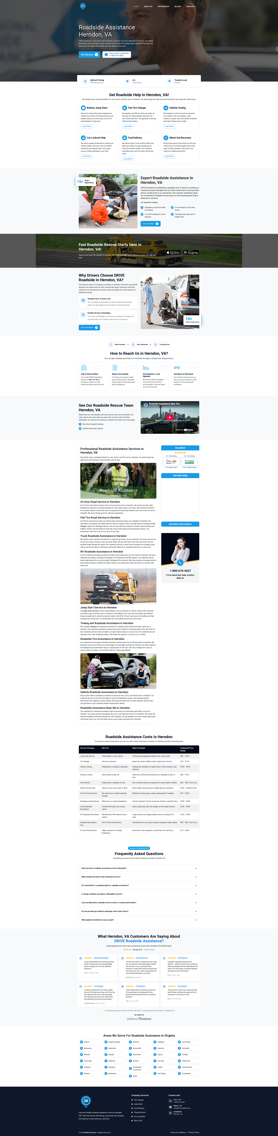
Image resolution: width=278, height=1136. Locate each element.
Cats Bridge (161, 1073)
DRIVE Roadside (90, 1132)
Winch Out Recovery (180, 137)
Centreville (185, 1048)
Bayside (111, 1054)
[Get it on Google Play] (191, 252)
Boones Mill (137, 1048)
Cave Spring (186, 1042)
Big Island (112, 1067)
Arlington (87, 1067)
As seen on (139, 1015)
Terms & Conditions (178, 1132)
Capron (160, 1054)
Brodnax (136, 1061)
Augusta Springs (114, 1042)
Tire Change (139, 1100)
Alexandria (88, 1048)
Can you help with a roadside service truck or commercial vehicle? (109, 903)
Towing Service (140, 1112)
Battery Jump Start (97, 107)
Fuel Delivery (135, 137)
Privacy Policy (193, 1132)
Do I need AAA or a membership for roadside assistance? (105, 885)
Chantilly (185, 1054)
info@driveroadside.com (182, 1108)
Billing (178, 7)
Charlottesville (187, 1067)
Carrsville (161, 1061)
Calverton (161, 1048)
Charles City (186, 1061)
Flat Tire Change (137, 107)
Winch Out (138, 1121)
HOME (136, 7)
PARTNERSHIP (163, 7)
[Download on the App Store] (173, 252)
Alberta (86, 1042)
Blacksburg (112, 1073)
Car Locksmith (139, 1116)
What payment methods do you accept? (98, 920)
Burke (135, 1076)
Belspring (112, 1061)
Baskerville (112, 1048)
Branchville (137, 1054)
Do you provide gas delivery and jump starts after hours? (105, 911)
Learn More (86, 126)
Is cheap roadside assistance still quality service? (102, 894)
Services (190, 7)
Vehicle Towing (177, 107)
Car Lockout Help (96, 137)
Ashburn (87, 1073)
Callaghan (161, 1042)
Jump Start (138, 1104)
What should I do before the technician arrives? (101, 877)
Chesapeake (186, 1073)
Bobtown (136, 1042)
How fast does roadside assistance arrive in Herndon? (104, 868)
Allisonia (87, 1054)
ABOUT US (148, 7)
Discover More (148, 224)
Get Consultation (87, 327)
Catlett (160, 1067)
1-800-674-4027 (180, 571)
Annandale (88, 1061)
